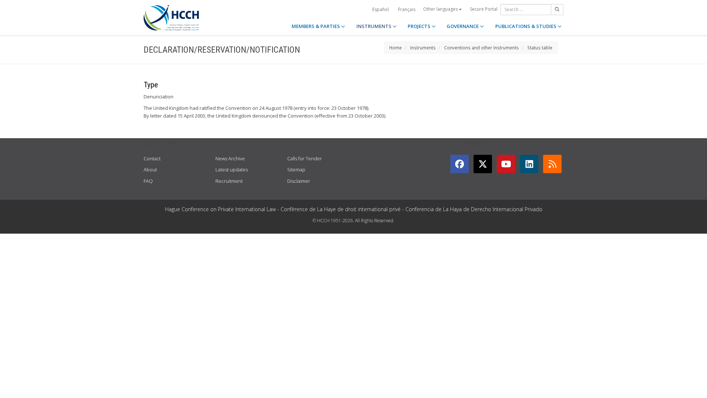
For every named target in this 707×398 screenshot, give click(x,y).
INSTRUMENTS (374, 26)
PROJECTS (420, 26)
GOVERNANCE (463, 26)
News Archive (230, 158)
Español (380, 9)
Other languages (441, 9)
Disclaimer (298, 181)
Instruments (423, 47)
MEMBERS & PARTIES (316, 26)
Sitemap (296, 169)
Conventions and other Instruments (481, 47)
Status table (539, 47)
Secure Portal (483, 9)
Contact (152, 158)
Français (406, 9)
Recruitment (229, 181)
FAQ (148, 181)
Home (395, 47)
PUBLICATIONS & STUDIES (526, 26)
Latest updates (231, 169)
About (150, 169)
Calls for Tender (304, 158)
